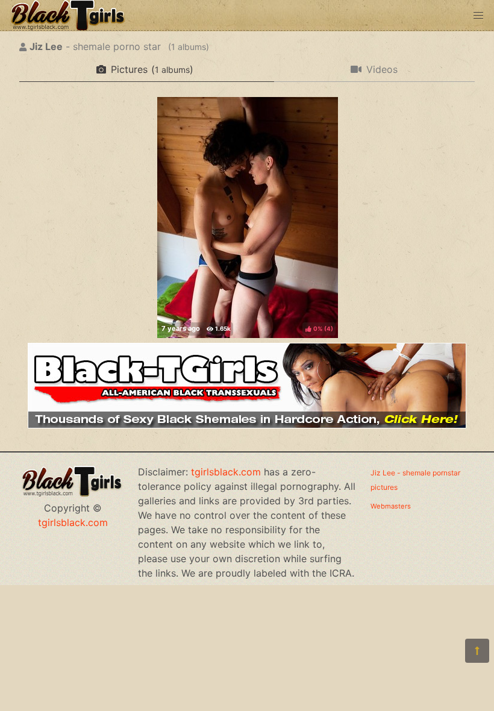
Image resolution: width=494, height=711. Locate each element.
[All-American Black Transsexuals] (247, 425)
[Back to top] (477, 651)
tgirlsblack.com (73, 522)
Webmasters (390, 506)
